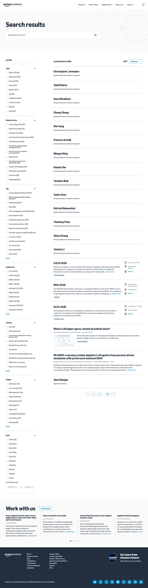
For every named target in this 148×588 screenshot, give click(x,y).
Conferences (31, 563)
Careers (130, 5)
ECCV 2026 (60, 306)
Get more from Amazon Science (129, 556)
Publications (31, 561)
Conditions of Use (18, 582)
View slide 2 (73, 541)
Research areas (32, 556)
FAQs (51, 568)
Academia (30, 568)
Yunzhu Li (59, 249)
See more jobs (45, 509)
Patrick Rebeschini (64, 208)
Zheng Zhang (61, 112)
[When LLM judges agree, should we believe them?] (64, 341)
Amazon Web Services (57, 558)
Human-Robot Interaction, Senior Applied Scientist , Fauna (95, 516)
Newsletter (53, 563)
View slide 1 (70, 541)
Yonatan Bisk (61, 180)
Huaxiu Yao (60, 167)
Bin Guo (90, 362)
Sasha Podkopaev (75, 332)
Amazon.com (8, 582)
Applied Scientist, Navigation (128, 515)
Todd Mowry (60, 85)
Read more (110, 272)
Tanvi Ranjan (61, 379)
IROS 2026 (60, 284)
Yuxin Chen (60, 194)
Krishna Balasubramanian (61, 332)
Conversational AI (82, 341)
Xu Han (71, 362)
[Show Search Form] (143, 4)
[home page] (12, 4)
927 (108, 394)
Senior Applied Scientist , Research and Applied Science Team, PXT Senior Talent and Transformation (21, 517)
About (29, 554)
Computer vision (59, 319)
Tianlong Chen (62, 222)
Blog (28, 558)
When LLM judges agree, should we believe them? (82, 328)
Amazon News (54, 554)
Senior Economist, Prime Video (54, 515)
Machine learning (59, 275)
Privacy (25, 582)
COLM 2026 (60, 263)
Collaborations (106, 5)
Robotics (56, 297)
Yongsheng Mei (78, 362)
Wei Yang (59, 126)
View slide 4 (77, 541)
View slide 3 (75, 541)
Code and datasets (33, 565)
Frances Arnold (62, 139)
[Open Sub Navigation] (86, 5)
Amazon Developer (56, 556)
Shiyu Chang (61, 235)
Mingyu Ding (61, 153)
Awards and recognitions (58, 561)
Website (130, 271)
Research (82, 5)
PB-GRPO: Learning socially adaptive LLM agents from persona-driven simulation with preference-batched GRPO (94, 357)
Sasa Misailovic (62, 98)
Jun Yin (66, 362)
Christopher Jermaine (66, 71)
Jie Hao (85, 362)
